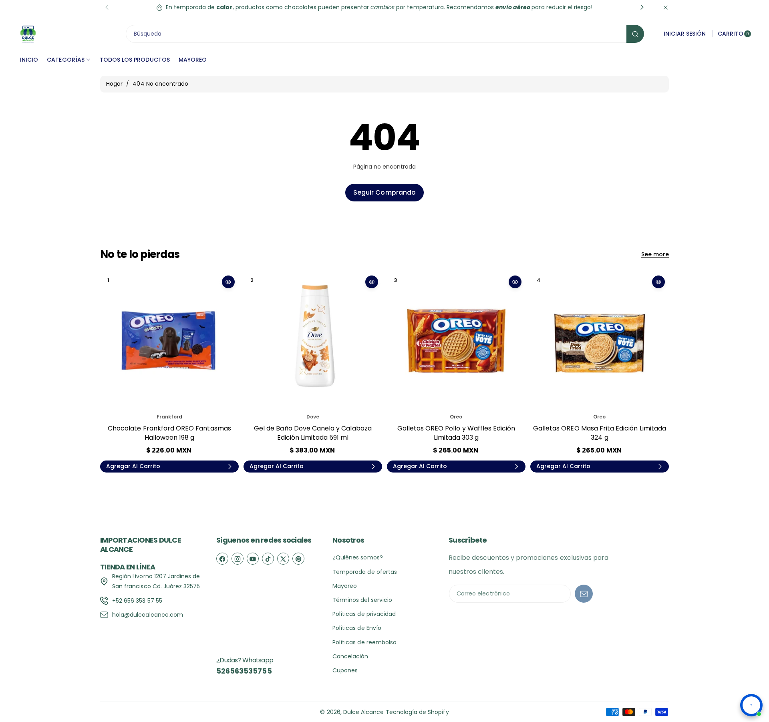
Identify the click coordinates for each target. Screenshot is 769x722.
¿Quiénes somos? (357, 557)
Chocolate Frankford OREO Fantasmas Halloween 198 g (169, 433)
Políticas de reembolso (364, 642)
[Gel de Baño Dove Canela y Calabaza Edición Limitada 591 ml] (313, 341)
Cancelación (350, 656)
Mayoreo (344, 586)
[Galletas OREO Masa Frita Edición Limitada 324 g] (599, 341)
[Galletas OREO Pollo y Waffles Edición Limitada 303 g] (456, 341)
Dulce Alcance (363, 712)
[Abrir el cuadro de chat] (751, 705)
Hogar (114, 84)
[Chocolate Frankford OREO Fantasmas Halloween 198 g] (169, 341)
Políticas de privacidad (364, 614)
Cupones (345, 670)
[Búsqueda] (635, 34)
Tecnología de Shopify (417, 712)
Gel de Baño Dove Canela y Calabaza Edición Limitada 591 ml (313, 433)
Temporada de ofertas (364, 572)
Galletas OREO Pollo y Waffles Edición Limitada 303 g (456, 433)
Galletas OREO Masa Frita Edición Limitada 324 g (599, 433)
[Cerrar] (665, 7)
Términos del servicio (362, 600)
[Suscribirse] (584, 594)
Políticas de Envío (356, 628)
